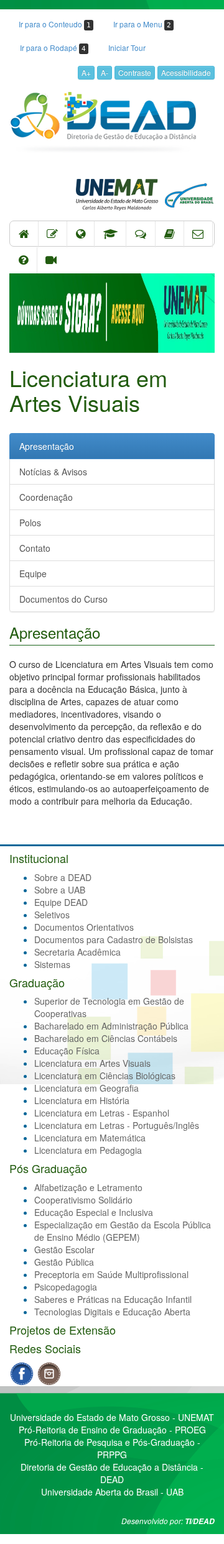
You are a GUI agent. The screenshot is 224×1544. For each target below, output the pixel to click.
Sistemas (52, 964)
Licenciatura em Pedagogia (88, 1150)
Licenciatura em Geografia (86, 1088)
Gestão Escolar (64, 1249)
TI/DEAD (200, 1521)
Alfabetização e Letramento (88, 1187)
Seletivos (52, 914)
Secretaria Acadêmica (77, 952)
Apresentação (46, 446)
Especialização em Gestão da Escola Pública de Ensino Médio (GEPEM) (122, 1230)
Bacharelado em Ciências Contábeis (105, 1038)
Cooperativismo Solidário (83, 1200)
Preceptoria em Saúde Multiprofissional (111, 1274)
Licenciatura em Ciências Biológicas (104, 1075)
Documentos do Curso (63, 599)
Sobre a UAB (59, 890)
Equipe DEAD (61, 902)
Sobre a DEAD (62, 877)
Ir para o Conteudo (55, 24)
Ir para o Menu (142, 24)
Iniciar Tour (127, 47)
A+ (86, 72)
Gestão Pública (64, 1262)
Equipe (33, 573)
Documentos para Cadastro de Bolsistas (113, 939)
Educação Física (67, 1050)
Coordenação (46, 497)
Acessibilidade (186, 72)
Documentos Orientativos (84, 927)
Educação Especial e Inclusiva (93, 1212)
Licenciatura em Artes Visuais (92, 1063)
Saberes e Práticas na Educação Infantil (113, 1299)
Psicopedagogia (65, 1287)
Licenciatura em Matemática (90, 1137)
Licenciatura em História (81, 1100)
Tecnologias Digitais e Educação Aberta (112, 1311)
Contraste (134, 72)
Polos (30, 522)
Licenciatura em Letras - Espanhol (101, 1113)
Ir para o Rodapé (53, 47)
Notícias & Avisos (53, 471)
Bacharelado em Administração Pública (111, 1026)
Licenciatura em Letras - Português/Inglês (116, 1125)
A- (104, 72)
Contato (34, 548)
